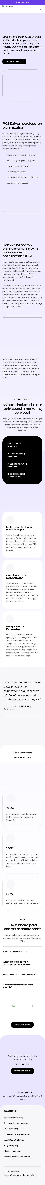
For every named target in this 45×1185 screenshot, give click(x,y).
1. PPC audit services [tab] (14, 445)
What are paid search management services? (16, 963)
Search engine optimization (16, 1123)
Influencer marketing (13, 1150)
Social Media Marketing (14, 1139)
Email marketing (11, 1128)
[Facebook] (16, 1179)
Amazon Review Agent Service (17, 1156)
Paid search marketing (13, 1117)
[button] (41, 9)
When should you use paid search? (17, 986)
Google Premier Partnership (15, 627)
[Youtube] (21, 1179)
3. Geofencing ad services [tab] (18, 465)
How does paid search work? (19, 974)
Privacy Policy (29, 1175)
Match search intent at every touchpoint (19, 528)
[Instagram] (5, 1179)
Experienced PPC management (16, 576)
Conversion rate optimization (17, 1134)
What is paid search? (14, 951)
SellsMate (15, 1171)
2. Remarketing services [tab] (16, 455)
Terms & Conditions (12, 1175)
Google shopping (11, 1145)
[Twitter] (10, 1179)
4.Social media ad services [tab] (16, 475)
